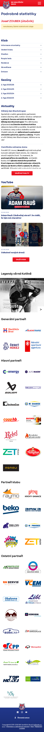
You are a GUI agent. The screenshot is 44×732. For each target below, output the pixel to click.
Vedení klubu (7, 50)
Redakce (5, 63)
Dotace (4, 72)
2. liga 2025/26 (7, 85)
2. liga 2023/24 (7, 93)
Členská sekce (23, 718)
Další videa (21, 259)
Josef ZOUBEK (11, 21)
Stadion (4, 54)
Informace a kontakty (10, 45)
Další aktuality (22, 173)
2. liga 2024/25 (7, 89)
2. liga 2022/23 (7, 98)
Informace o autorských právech (18, 726)
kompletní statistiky (30, 33)
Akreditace (6, 67)
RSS (32, 726)
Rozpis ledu (6, 58)
